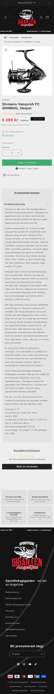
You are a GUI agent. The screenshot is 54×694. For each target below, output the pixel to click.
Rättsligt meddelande (20, 690)
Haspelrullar (26, 38)
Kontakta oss (12, 617)
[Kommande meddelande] (49, 3)
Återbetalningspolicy (15, 629)
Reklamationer (12, 592)
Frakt (14, 125)
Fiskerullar (14, 38)
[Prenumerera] (41, 654)
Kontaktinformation (38, 690)
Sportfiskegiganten (21, 682)
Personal (10, 611)
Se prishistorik (13, 175)
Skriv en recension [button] (27, 466)
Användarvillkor (13, 623)
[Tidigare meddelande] (5, 3)
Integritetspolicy (15, 686)
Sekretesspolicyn (14, 598)
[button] (5, 17)
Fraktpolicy (43, 686)
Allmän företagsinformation (18, 605)
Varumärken (11, 636)
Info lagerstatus (8, 135)
